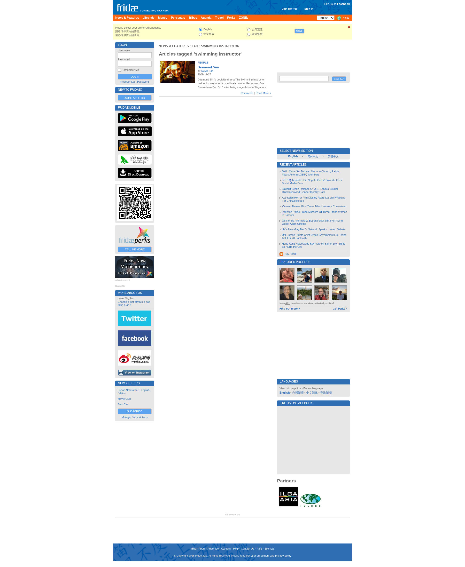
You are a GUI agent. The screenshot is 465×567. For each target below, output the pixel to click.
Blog (193, 548)
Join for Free (134, 97)
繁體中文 (333, 156)
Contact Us (247, 548)
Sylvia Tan (207, 70)
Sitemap (269, 548)
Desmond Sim (208, 67)
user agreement (260, 555)
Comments (247, 93)
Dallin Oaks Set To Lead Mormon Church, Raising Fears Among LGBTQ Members (311, 173)
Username (124, 50)
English (284, 392)
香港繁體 (326, 392)
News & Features (174, 46)
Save (299, 31)
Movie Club (124, 398)
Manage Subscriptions (135, 417)
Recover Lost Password (134, 81)
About (202, 548)
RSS (259, 548)
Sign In (308, 8)
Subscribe (134, 411)
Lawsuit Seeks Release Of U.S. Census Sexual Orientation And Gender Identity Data (310, 190)
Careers (226, 548)
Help (236, 548)
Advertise (213, 548)
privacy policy (283, 555)
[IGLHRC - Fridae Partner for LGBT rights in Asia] (310, 506)
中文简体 (312, 392)
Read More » (263, 93)
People (203, 62)
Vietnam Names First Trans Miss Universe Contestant (314, 206)
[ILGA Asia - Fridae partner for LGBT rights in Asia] (288, 506)
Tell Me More (135, 249)
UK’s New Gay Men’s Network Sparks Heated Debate (313, 229)
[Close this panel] (349, 27)
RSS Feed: (289, 253)
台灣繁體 (298, 392)
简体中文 (313, 156)
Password (124, 59)
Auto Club (123, 404)
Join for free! (290, 8)
